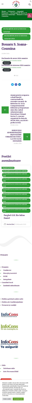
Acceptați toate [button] (18, 399)
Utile (4, 365)
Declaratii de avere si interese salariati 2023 (15, 200)
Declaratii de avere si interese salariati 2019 (15, 180)
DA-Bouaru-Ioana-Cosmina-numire (11, 60)
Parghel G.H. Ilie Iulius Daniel (14, 216)
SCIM (5, 276)
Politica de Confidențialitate (12, 302)
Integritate (7, 279)
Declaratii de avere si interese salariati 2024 (15, 37)
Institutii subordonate (11, 285)
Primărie (5, 267)
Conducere (7, 270)
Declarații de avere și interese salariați (14, 13)
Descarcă (6, 63)
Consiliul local (7, 282)
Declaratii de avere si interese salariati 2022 (15, 195)
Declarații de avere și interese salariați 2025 (15, 210)
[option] (16, 196)
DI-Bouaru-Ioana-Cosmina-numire (11, 67)
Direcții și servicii (10, 273)
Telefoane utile (9, 368)
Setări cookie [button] (7, 399)
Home (4, 11)
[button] (29, 15)
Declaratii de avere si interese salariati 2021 (15, 190)
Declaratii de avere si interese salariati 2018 (15, 175)
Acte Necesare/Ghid (10, 371)
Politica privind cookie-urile (12, 299)
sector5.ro (10, 224)
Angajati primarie (8, 168)
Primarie (11, 11)
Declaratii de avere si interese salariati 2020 (15, 185)
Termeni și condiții (9, 305)
